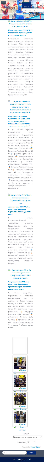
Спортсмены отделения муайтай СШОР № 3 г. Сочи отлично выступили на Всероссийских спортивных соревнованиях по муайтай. (19, 121)
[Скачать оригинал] (20, 428)
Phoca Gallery (36, 447)
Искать (26, 6)
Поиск (31, 453)
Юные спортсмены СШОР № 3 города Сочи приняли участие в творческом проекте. (20, 32)
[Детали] (22, 370)
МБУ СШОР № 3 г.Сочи (22, 459)
